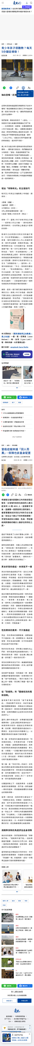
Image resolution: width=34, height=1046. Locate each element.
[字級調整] (29, 88)
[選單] (2, 2)
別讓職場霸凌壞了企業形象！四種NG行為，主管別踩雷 (24, 951)
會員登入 (9, 1001)
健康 (16, 44)
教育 (17, 948)
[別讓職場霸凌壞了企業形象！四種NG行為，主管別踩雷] (8, 951)
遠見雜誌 (9, 1016)
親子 (13, 402)
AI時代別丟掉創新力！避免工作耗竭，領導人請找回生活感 (24, 929)
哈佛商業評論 (20, 1016)
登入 (18, 95)
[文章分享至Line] (4, 88)
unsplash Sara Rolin (19, 347)
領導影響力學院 (20, 1021)
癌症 (13, 901)
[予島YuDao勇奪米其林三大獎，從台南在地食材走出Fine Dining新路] (8, 962)
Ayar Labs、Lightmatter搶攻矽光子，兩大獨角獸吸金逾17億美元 (24, 974)
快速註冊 (24, 1000)
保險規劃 (14, 445)
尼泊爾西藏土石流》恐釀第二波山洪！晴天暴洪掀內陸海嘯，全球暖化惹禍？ (24, 918)
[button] (18, 387)
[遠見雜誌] (17, 3)
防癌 (4, 905)
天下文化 (7, 1019)
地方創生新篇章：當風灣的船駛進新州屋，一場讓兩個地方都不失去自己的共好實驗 (24, 940)
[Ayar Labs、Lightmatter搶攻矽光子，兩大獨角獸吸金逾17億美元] (8, 973)
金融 (8, 445)
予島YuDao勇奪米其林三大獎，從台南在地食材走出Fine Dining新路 (24, 962)
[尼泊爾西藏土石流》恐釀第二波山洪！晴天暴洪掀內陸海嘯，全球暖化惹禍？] (8, 917)
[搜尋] (31, 2)
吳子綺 (4, 460)
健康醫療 (5, 402)
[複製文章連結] (17, 88)
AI (16, 970)
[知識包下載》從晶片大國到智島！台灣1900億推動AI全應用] (7, 1038)
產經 (17, 926)
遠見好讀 (4, 55)
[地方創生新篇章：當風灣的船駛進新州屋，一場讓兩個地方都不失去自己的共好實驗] (8, 940)
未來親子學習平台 (20, 1019)
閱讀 (19, 402)
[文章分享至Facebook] (11, 88)
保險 (26, 901)
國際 (17, 914)
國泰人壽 (5, 901)
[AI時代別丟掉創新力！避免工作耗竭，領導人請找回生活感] (8, 929)
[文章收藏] (23, 88)
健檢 (19, 901)
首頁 (3, 44)
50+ (9, 1021)
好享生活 (9, 44)
